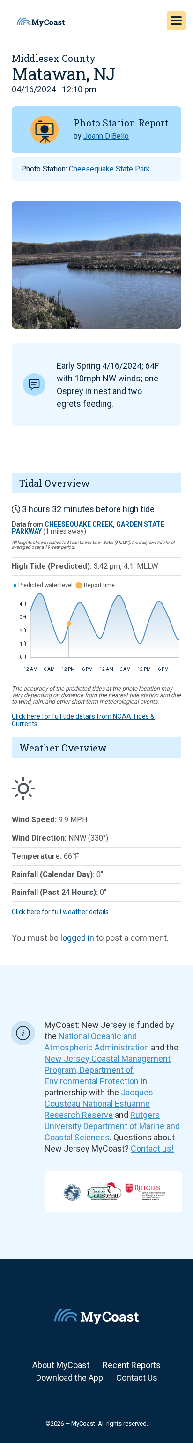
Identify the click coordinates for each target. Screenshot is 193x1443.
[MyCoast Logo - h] (41, 22)
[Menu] (176, 20)
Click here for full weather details (60, 911)
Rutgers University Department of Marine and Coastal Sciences (112, 1126)
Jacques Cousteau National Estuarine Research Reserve (99, 1103)
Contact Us (136, 1378)
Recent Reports (132, 1365)
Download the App (69, 1378)
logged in (77, 938)
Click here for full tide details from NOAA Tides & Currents (83, 720)
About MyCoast (60, 1365)
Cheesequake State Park (109, 168)
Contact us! (152, 1148)
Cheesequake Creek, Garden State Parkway (88, 528)
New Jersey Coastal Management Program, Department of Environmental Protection (108, 1070)
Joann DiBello (106, 136)
